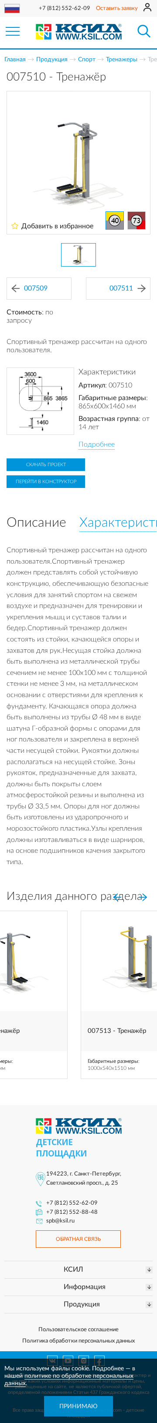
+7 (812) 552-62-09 (64, 8)
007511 (121, 288)
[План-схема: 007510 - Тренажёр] (40, 401)
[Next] (143, 897)
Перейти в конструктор (46, 481)
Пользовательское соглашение (78, 1330)
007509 (36, 288)
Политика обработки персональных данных (78, 1341)
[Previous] (117, 897)
